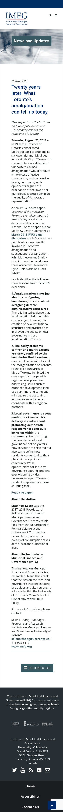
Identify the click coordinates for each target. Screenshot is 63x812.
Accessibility (30, 796)
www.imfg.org (21, 646)
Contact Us (30, 807)
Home (30, 786)
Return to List (40, 668)
